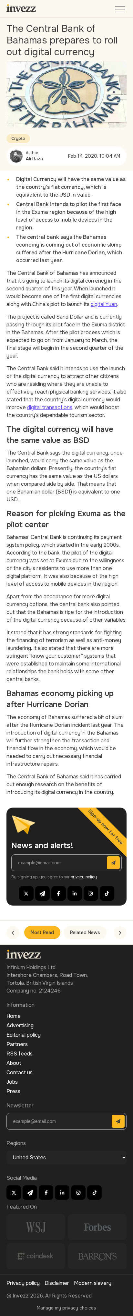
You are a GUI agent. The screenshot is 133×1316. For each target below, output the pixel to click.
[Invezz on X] (26, 893)
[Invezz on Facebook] (58, 893)
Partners (17, 1044)
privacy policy (84, 877)
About (13, 1063)
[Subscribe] (113, 862)
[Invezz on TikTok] (107, 893)
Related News (85, 932)
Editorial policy (23, 1034)
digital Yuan (104, 304)
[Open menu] (121, 11)
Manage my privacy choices (66, 1308)
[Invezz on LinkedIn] (74, 893)
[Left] (12, 932)
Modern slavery (92, 1283)
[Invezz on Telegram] (42, 893)
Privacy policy (23, 1283)
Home (13, 1016)
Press (13, 1091)
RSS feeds (19, 1053)
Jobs (12, 1081)
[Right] (120, 932)
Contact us (19, 1072)
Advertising (20, 1025)
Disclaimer (57, 1283)
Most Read (42, 932)
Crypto (18, 138)
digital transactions (49, 407)
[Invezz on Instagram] (91, 893)
